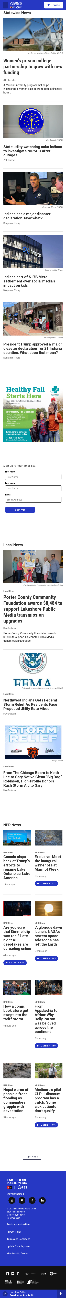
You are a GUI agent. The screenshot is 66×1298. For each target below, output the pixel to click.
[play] (5, 1293)
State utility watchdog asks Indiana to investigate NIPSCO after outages (32, 151)
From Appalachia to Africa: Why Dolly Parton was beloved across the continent (46, 1019)
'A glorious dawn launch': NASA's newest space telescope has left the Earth (48, 935)
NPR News (8, 852)
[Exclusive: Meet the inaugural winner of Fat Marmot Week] (49, 838)
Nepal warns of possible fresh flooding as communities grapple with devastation (16, 1100)
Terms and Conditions (18, 1239)
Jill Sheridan (9, 80)
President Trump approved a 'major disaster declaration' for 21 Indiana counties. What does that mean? (32, 348)
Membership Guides (17, 1253)
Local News (8, 591)
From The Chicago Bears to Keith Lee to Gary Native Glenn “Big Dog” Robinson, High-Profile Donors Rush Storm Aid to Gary (32, 779)
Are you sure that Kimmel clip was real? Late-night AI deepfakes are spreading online (17, 938)
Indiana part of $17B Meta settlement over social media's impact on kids (29, 281)
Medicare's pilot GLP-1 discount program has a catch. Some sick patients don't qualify (48, 1100)
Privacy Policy (14, 1232)
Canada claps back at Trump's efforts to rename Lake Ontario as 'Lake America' (16, 867)
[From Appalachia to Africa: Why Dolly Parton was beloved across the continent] (49, 987)
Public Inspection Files (18, 1224)
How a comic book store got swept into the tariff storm (15, 1012)
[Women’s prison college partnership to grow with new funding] (33, 34)
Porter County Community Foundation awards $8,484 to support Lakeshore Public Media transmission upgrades (32, 609)
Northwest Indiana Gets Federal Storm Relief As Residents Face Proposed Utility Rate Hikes (30, 704)
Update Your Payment (18, 1246)
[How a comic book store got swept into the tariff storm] (17, 987)
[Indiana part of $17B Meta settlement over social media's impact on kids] (33, 251)
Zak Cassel (9, 160)
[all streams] (61, 1294)
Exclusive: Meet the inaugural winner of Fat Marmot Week (48, 863)
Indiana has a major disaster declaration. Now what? (27, 216)
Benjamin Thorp (11, 223)
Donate (55, 5)
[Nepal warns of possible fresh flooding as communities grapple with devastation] (17, 1070)
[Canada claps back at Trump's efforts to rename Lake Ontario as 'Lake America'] (17, 838)
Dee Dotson (9, 628)
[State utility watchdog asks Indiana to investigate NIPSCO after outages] (33, 121)
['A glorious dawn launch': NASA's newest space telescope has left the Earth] (49, 908)
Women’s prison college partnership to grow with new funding (32, 66)
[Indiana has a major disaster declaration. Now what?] (33, 188)
